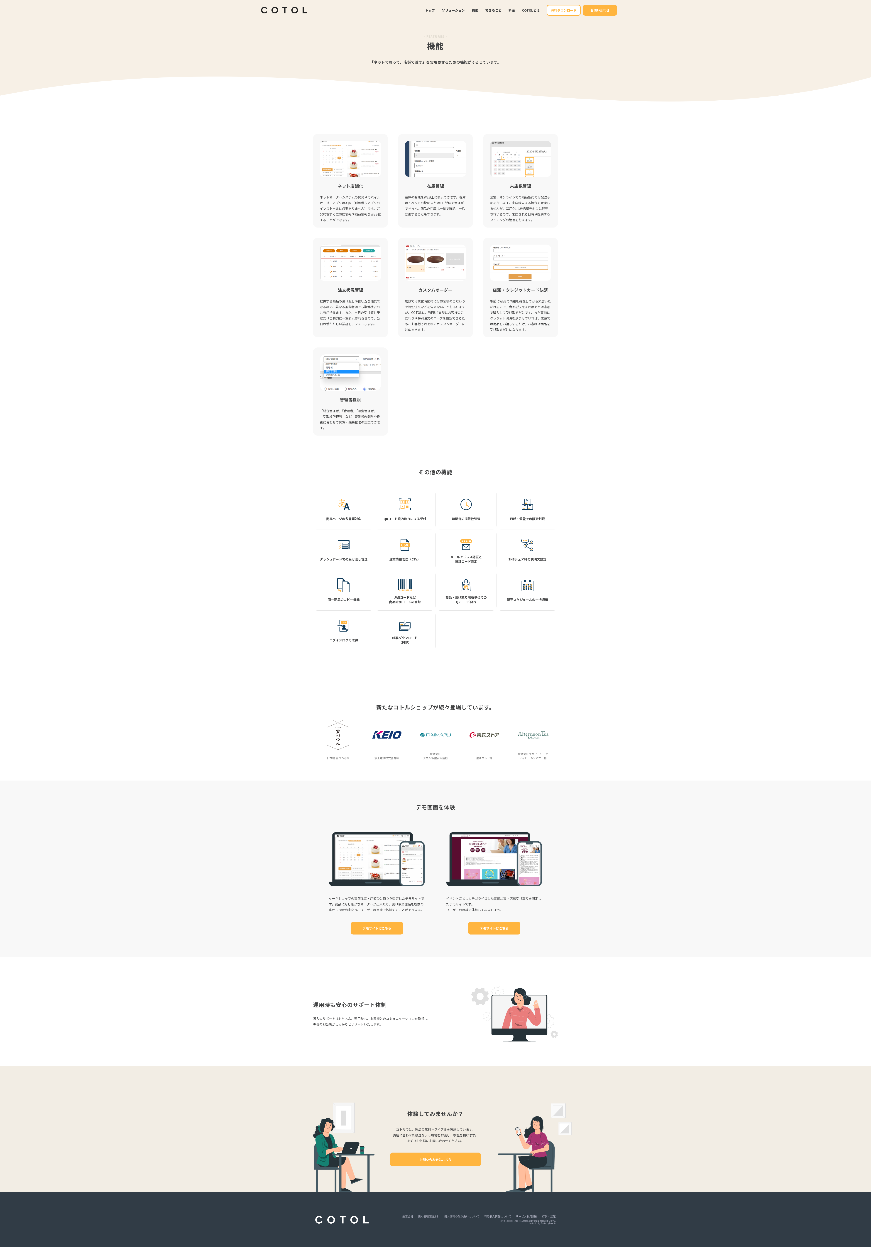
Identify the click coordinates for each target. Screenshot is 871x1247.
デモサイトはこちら (377, 928)
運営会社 (407, 1216)
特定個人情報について (497, 1216)
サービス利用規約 (527, 1216)
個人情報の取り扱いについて (462, 1216)
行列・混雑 (549, 1216)
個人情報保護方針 (429, 1216)
